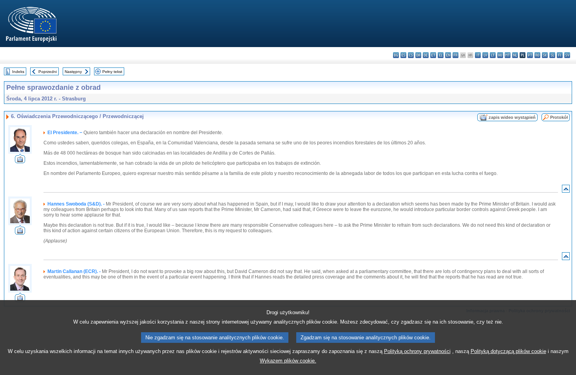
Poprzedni (47, 71)
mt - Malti (508, 55)
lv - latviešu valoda (485, 55)
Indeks (18, 71)
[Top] (566, 190)
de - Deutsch (426, 55)
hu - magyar (500, 55)
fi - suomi (560, 55)
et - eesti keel (433, 55)
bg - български (396, 55)
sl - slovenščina (552, 55)
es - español (403, 55)
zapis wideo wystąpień (512, 117)
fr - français (455, 55)
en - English (448, 55)
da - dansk (418, 55)
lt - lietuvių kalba (493, 55)
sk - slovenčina (545, 55)
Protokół (559, 117)
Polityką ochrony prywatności (417, 351)
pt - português (530, 55)
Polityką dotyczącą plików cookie (508, 351)
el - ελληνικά (441, 55)
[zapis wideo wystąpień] (20, 161)
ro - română (537, 55)
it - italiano (478, 55)
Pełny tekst (112, 71)
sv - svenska (567, 55)
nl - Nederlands (515, 55)
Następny (73, 71)
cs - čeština (411, 55)
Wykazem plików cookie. (288, 361)
